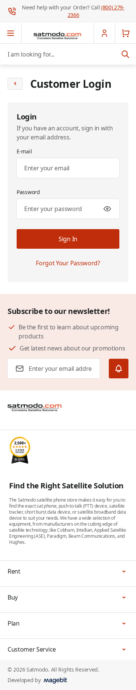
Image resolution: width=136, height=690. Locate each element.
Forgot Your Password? (68, 263)
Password (28, 192)
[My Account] (104, 33)
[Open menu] (11, 33)
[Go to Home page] (57, 35)
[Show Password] (107, 209)
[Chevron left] (15, 84)
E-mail (24, 151)
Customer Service (32, 649)
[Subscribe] (118, 368)
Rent (14, 571)
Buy (13, 597)
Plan (14, 623)
